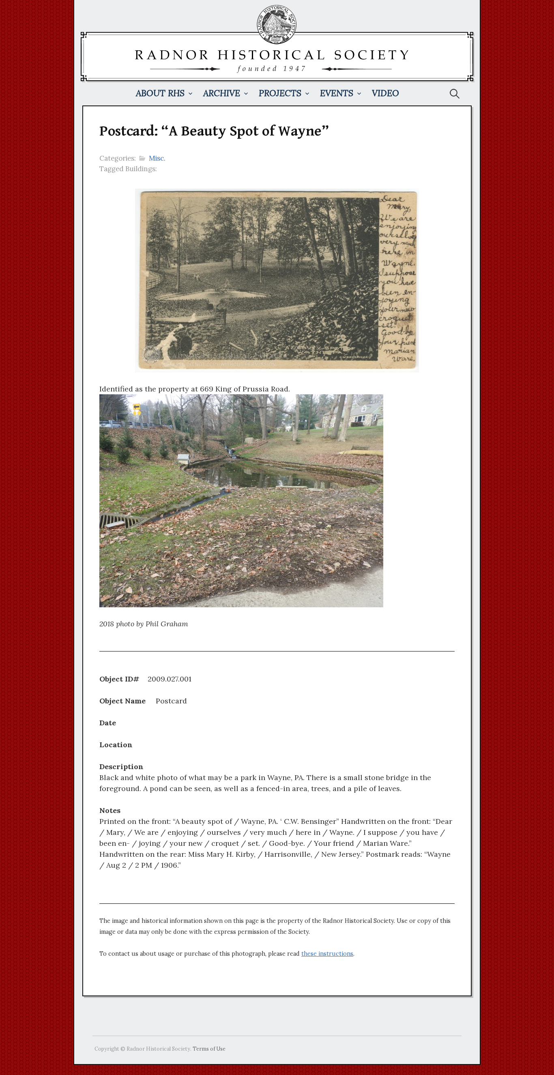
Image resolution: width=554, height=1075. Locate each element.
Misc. (157, 158)
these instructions (327, 953)
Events (336, 93)
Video (385, 93)
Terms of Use (209, 1048)
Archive (221, 93)
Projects (280, 93)
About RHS (160, 93)
